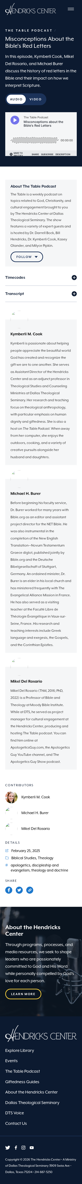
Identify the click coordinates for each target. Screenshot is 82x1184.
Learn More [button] (23, 994)
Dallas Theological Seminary (32, 1102)
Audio (16, 101)
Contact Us (16, 1123)
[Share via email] (29, 890)
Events (11, 1060)
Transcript (14, 293)
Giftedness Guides (22, 1081)
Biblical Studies (23, 858)
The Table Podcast (29, 30)
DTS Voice (14, 1112)
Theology (45, 858)
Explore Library (19, 1050)
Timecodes (15, 277)
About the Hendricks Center (31, 1092)
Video (36, 101)
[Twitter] (19, 890)
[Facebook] (8, 890)
